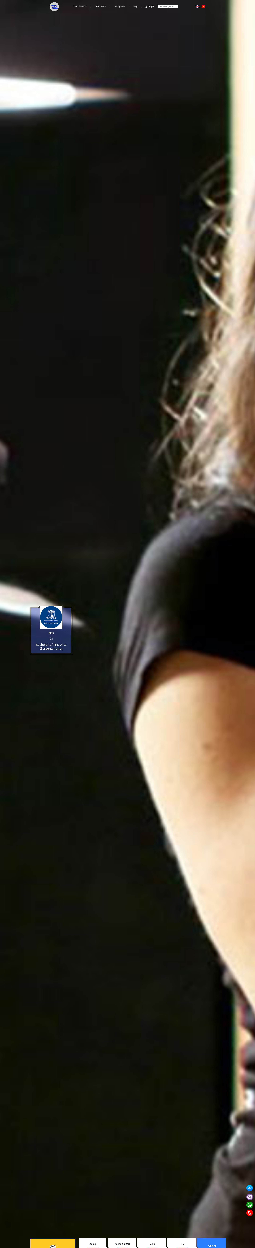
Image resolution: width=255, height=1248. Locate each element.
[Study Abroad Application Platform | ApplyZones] (54, 6)
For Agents (119, 6)
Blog (135, 6)
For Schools (100, 6)
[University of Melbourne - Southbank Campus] (51, 617)
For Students (80, 6)
